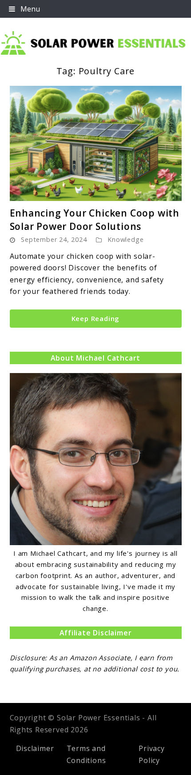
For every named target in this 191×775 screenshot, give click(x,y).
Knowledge (125, 239)
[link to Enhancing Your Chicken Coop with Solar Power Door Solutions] (96, 143)
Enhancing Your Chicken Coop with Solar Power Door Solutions (95, 219)
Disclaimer (35, 748)
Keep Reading (96, 318)
